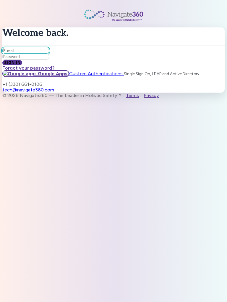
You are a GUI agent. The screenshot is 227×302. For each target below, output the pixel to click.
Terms (132, 95)
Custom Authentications (96, 73)
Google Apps (53, 73)
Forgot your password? (28, 68)
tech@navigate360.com (28, 90)
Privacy (151, 95)
